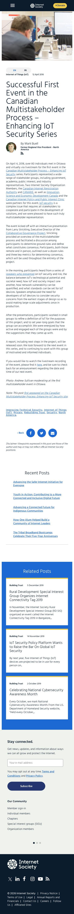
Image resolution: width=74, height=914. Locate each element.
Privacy (18, 413)
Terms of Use (14, 897)
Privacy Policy (34, 776)
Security (52, 413)
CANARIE (28, 192)
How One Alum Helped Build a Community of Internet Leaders (31, 521)
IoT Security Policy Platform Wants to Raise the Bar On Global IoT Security (35, 647)
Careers (44, 901)
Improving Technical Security (24, 410)
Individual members (18, 813)
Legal (30, 897)
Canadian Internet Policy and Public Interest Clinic (35, 199)
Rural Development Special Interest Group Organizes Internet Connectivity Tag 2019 (36, 596)
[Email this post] (52, 433)
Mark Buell (31, 143)
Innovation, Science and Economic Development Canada (33, 194)
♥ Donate (60, 6)
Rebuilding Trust (34, 413)
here (39, 365)
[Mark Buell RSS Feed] (22, 153)
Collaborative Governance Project (25, 233)
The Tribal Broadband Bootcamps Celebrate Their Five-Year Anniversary (35, 534)
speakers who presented (20, 274)
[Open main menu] (12, 5)
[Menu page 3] (40, 843)
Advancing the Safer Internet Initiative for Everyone (38, 484)
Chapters (12, 819)
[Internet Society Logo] (22, 864)
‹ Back (20, 433)
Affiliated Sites (22, 905)
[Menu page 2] (37, 843)
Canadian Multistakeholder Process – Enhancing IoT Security (36, 173)
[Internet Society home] (37, 5)
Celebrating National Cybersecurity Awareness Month (36, 692)
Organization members (20, 829)
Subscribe (26, 786)
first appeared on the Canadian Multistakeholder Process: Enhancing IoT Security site (36, 395)
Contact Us (29, 901)
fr (25, 70)
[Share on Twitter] (41, 433)
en (14, 70)
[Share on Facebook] (30, 433)
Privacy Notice (48, 893)
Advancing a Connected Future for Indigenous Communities (33, 509)
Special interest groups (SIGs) (24, 824)
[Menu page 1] (34, 843)
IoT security (46, 203)
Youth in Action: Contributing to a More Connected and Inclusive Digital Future (37, 496)
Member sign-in (16, 808)
